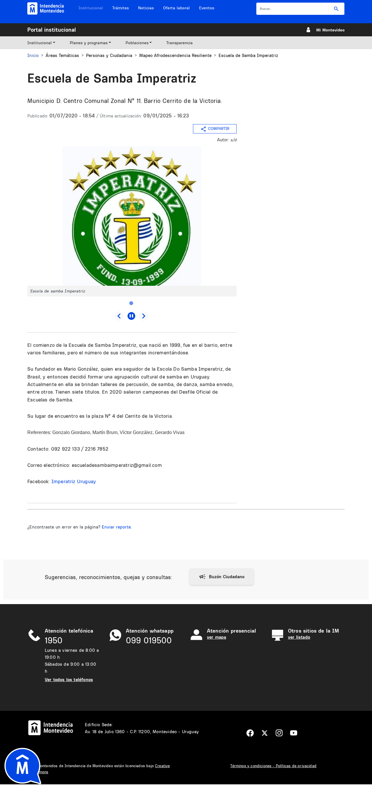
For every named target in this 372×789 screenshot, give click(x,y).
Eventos (206, 7)
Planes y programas (89, 42)
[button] (132, 215)
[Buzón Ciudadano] (221, 576)
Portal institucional (51, 29)
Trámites (120, 7)
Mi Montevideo (330, 30)
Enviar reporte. (117, 527)
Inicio (33, 55)
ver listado (299, 637)
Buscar (336, 8)
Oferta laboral (176, 7)
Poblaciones (137, 42)
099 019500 (149, 640)
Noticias (146, 7)
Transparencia (179, 42)
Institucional (90, 7)
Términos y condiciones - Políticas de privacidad (273, 765)
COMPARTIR (218, 128)
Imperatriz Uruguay (73, 481)
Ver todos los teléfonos (69, 679)
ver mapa (216, 637)
